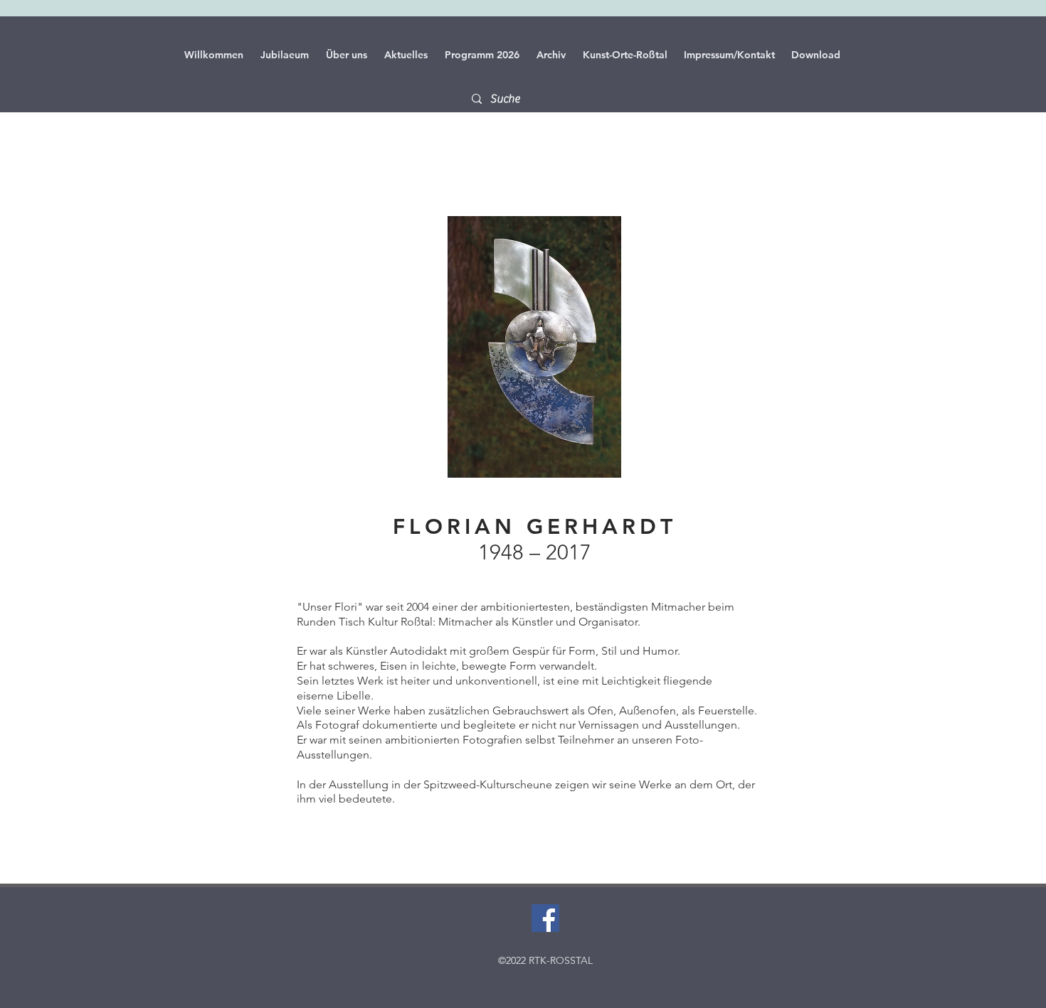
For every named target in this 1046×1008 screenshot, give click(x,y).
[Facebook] (545, 918)
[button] (534, 347)
